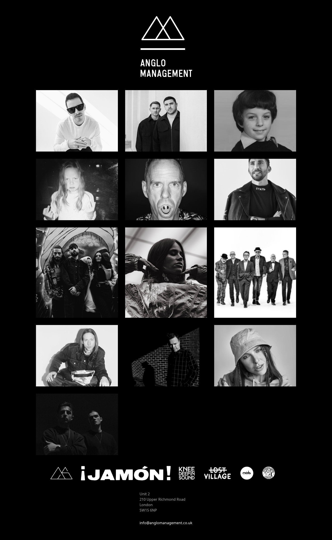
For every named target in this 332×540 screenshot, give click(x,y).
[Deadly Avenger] (255, 121)
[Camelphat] (166, 121)
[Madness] (255, 272)
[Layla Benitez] (166, 272)
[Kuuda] (77, 272)
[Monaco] (77, 355)
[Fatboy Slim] (166, 189)
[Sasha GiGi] (255, 355)
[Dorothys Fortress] (77, 189)
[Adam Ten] (77, 121)
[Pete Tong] (166, 355)
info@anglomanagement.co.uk (166, 522)
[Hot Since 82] (255, 189)
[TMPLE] (77, 424)
